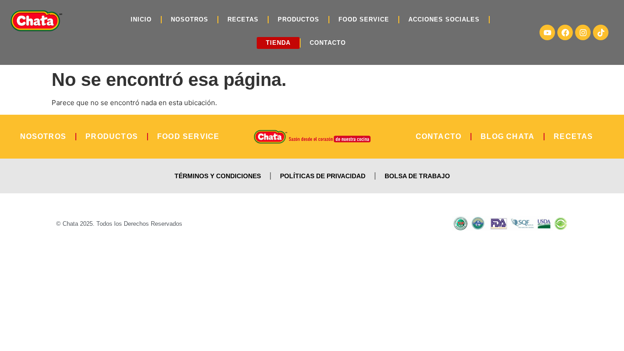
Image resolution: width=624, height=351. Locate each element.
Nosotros (189, 19)
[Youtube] (547, 32)
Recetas (243, 19)
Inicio (141, 19)
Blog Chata (507, 136)
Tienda (278, 42)
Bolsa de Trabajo (417, 176)
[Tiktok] (600, 32)
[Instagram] (583, 32)
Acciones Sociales (444, 19)
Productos (298, 19)
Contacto (328, 42)
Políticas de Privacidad (322, 176)
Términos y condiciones (218, 176)
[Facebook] (565, 32)
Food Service (363, 19)
